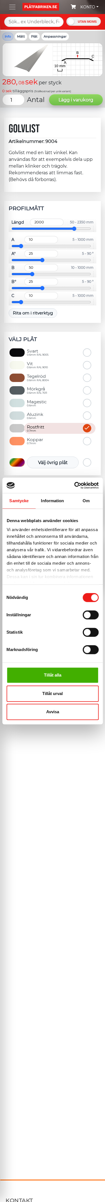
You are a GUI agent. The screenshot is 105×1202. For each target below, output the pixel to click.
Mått (21, 36)
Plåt (34, 36)
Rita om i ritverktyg (33, 313)
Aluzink (35, 416)
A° (13, 253)
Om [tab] (86, 500)
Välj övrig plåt (53, 462)
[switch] (91, 615)
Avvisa (52, 711)
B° (13, 281)
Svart (37, 352)
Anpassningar (55, 36)
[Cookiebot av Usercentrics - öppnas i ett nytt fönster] (75, 485)
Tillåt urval (52, 693)
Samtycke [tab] (19, 500)
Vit (37, 365)
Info (8, 36)
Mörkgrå (37, 390)
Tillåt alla (52, 675)
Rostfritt (35, 428)
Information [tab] (52, 500)
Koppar (35, 441)
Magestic (37, 403)
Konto (87, 7)
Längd (17, 222)
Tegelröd (38, 377)
